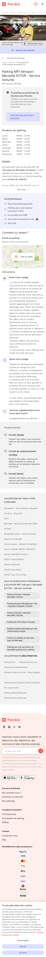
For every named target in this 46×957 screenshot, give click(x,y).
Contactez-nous (10, 835)
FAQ (4, 839)
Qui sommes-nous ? (11, 792)
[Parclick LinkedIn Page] (9, 727)
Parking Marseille (22, 62)
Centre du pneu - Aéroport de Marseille (20, 544)
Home (4, 62)
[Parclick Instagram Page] (4, 727)
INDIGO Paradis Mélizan (14, 559)
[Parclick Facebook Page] (14, 727)
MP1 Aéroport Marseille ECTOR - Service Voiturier (15, 64)
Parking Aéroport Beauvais (15, 698)
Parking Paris (10, 662)
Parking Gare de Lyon (28, 662)
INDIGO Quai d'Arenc (13, 570)
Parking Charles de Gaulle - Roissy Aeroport (22, 672)
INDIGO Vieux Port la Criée (15, 575)
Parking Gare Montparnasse (16, 667)
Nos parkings (8, 801)
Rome (6, 518)
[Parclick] (11, 4)
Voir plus (21, 189)
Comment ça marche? (12, 797)
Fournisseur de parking (13, 818)
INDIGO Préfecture (12, 564)
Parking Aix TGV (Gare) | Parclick (21, 622)
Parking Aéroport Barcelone (16, 693)
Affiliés (5, 822)
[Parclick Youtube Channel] (19, 727)
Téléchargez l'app (34, 43)
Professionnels (9, 814)
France (11, 62)
